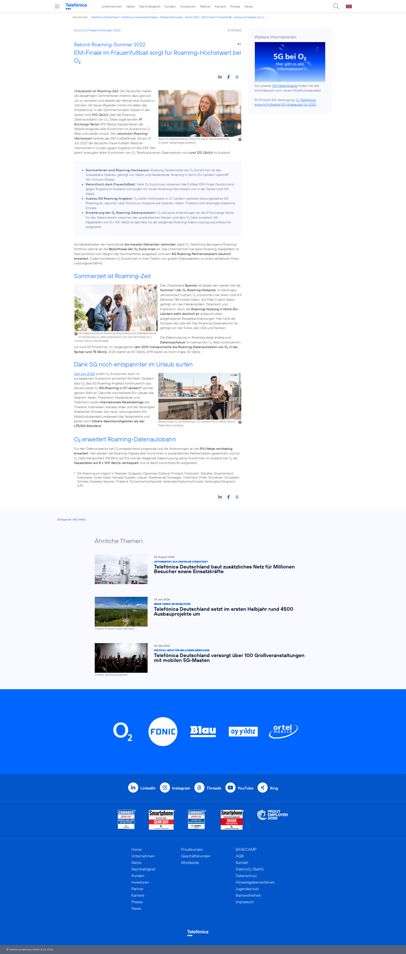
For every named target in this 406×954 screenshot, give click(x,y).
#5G (75, 519)
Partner (205, 6)
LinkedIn (148, 788)
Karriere (220, 6)
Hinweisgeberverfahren (255, 882)
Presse (235, 6)
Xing (274, 788)
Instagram (181, 788)
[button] (220, 77)
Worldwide (190, 862)
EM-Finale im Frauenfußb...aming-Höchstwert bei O (233, 17)
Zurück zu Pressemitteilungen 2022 (97, 30)
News (248, 6)
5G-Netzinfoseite (285, 86)
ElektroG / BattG (249, 869)
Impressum (245, 901)
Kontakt (242, 862)
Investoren (188, 6)
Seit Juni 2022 (84, 374)
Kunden (170, 6)
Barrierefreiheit (248, 895)
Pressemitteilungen (171, 17)
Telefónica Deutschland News (140, 17)
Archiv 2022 (192, 17)
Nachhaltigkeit (149, 6)
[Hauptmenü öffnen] (57, 6)
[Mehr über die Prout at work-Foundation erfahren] (272, 820)
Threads (214, 788)
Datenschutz (246, 875)
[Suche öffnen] (336, 6)
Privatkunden (192, 849)
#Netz (82, 519)
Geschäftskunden (195, 856)
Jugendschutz (247, 888)
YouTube (245, 788)
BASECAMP (246, 849)
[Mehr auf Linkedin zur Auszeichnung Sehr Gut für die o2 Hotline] (197, 820)
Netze (130, 6)
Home (137, 849)
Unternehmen (112, 6)
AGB (240, 856)
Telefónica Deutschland (105, 17)
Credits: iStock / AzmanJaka (91, 340)
